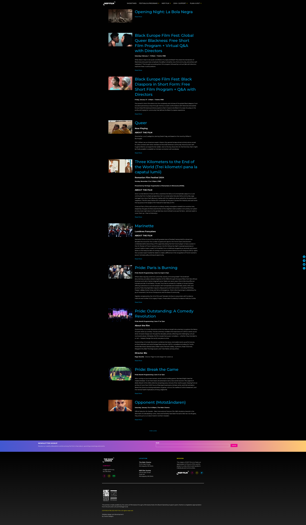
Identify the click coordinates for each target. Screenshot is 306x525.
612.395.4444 (107, 471)
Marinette (144, 226)
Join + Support (179, 3)
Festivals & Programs (148, 3)
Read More (138, 16)
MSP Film (165, 3)
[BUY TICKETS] (304, 264)
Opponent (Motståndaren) (160, 402)
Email (157, 443)
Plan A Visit (195, 3)
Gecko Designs (108, 516)
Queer (141, 123)
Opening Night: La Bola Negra (164, 11)
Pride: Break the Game (156, 369)
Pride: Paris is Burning (156, 267)
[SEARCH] (304, 268)
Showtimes (132, 3)
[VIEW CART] (304, 260)
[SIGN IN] (304, 256)
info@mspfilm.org (108, 469)
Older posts (153, 431)
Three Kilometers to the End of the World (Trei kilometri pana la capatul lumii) (166, 166)
